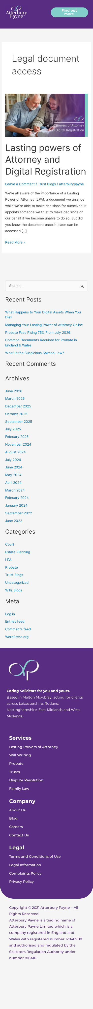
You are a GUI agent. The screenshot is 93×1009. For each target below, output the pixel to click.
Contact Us (19, 835)
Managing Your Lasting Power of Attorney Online (44, 325)
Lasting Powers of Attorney (33, 747)
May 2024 (13, 475)
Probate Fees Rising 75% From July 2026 (37, 333)
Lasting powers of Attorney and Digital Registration (45, 159)
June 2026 (13, 391)
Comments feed (18, 629)
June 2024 (13, 467)
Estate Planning (17, 552)
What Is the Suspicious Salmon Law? (34, 353)
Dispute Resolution (26, 780)
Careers (16, 827)
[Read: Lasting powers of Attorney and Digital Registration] (46, 115)
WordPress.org (17, 637)
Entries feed (14, 621)
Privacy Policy (21, 882)
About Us (17, 810)
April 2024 (13, 483)
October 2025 (16, 414)
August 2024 (15, 452)
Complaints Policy (25, 873)
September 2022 (18, 513)
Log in (10, 614)
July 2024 (13, 460)
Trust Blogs (47, 184)
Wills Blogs (13, 590)
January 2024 (16, 505)
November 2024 (18, 444)
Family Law (19, 789)
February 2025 (17, 437)
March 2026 (15, 398)
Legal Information (25, 865)
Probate (11, 567)
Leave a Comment (20, 184)
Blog (13, 818)
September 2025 (18, 422)
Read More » (15, 241)
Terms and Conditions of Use (35, 856)
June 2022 (13, 521)
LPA (8, 560)
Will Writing (20, 755)
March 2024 (15, 490)
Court (9, 544)
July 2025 (13, 429)
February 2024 (17, 498)
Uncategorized (17, 582)
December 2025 (18, 406)
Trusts (14, 772)
